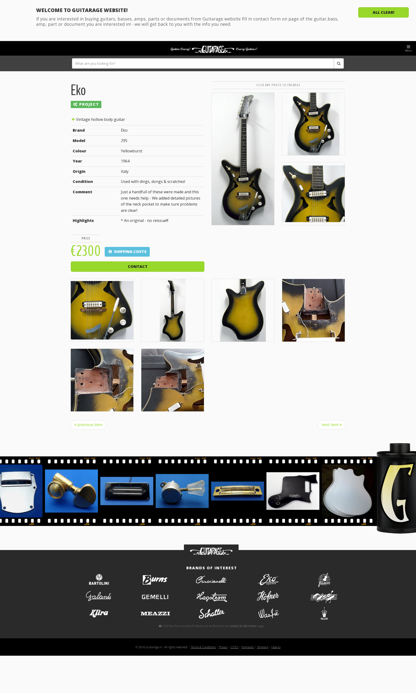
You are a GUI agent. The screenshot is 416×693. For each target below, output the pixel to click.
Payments (247, 647)
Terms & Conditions (203, 647)
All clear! (383, 12)
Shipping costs (130, 251)
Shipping (262, 647)
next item (330, 424)
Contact (138, 266)
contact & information (243, 626)
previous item (89, 424)
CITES (234, 647)
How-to (275, 647)
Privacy (223, 647)
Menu (408, 50)
